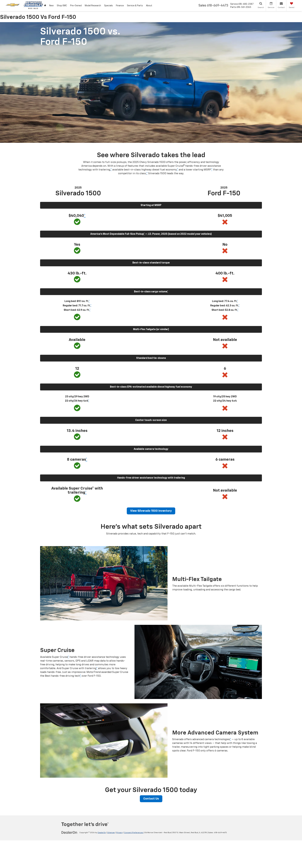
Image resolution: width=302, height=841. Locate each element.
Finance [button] (120, 6)
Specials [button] (108, 6)
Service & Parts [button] (135, 6)
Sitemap (111, 833)
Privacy (119, 833)
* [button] (111, 169)
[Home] (45, 5)
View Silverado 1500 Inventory (151, 511)
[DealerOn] (69, 832)
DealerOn (102, 833)
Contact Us (151, 798)
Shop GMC (62, 6)
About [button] (149, 6)
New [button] (51, 6)
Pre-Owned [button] (76, 6)
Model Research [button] (93, 6)
